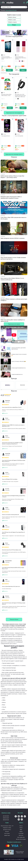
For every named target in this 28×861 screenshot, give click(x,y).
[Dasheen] (20, 61)
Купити (9, 70)
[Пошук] (26, 7)
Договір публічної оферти (21, 839)
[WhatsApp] (22, 819)
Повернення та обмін (7, 827)
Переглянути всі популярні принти (14, 154)
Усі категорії (21, 833)
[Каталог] (1, 2)
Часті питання (7, 833)
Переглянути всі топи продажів (14, 112)
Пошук (14, 24)
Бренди (21, 831)
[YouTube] (19, 816)
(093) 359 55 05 (6, 819)
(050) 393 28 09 (6, 817)
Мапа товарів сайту (21, 837)
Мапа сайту (21, 835)
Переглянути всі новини (14, 324)
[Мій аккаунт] (24, 2)
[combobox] (14, 17)
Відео (21, 829)
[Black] (22, 61)
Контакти (7, 831)
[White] (18, 61)
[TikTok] (25, 816)
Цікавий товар (7, 835)
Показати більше (14, 619)
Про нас (21, 825)
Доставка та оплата (7, 829)
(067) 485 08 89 (6, 815)
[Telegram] (19, 819)
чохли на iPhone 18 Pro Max (11, 10)
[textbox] (14, 17)
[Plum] (19, 61)
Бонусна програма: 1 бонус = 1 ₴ (7, 825)
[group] (7, 385)
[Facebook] (16, 816)
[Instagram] (22, 816)
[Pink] (23, 61)
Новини (21, 827)
